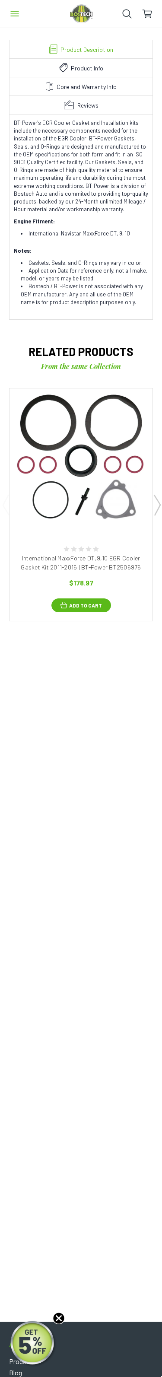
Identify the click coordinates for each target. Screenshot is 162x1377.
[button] (33, 1343)
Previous (5, 504)
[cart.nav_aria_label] (152, 14)
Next (156, 504)
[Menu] (14, 14)
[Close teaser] (59, 1318)
